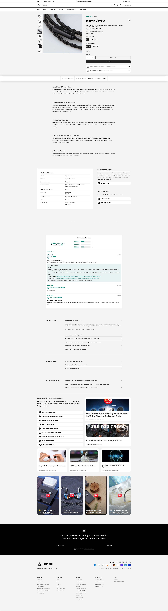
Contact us (40, 582)
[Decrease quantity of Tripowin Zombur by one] (87, 57)
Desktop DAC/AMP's (81, 588)
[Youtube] (113, 562)
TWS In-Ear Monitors (81, 584)
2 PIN (92, 39)
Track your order (127, 5)
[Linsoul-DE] (42, 5)
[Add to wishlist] (129, 20)
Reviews (90, 78)
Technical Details (80, 78)
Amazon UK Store (99, 584)
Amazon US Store (99, 579)
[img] (50, 255)
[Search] (111, 5)
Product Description (67, 78)
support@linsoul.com (119, 581)
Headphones (79, 579)
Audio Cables (79, 595)
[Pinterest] (38, 1)
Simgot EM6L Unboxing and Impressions (52, 466)
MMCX (96, 39)
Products (53, 9)
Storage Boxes (79, 599)
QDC (87, 39)
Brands (61, 9)
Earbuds (78, 586)
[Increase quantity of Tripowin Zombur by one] (92, 57)
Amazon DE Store (99, 586)
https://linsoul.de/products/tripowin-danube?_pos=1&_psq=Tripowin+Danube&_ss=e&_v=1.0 (78, 276)
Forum (122, 568)
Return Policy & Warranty (43, 588)
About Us (39, 579)
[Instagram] (41, 1)
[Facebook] (53, 1)
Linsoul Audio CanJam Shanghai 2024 (104, 440)
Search (115, 579)
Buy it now (108, 62)
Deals (44, 9)
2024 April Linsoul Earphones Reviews (82, 466)
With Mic (88, 46)
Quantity (88, 54)
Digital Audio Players (81, 593)
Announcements (71, 9)
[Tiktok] (126, 562)
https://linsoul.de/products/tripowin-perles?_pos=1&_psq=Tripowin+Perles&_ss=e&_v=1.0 (77, 278)
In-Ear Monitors (79, 582)
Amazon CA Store (99, 582)
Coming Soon (83, 9)
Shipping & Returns (100, 78)
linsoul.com (70, 326)
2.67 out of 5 (61, 243)
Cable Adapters (79, 597)
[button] (120, 5)
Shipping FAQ (40, 586)
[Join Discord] (130, 562)
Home (38, 9)
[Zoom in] (79, 16)
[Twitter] (123, 562)
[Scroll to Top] (165, 603)
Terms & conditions (89, 549)
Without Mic (95, 46)
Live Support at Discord (43, 584)
